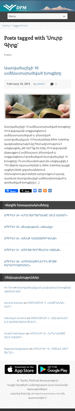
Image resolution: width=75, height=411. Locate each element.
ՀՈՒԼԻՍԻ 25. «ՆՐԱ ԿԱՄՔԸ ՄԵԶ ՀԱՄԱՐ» (35, 335)
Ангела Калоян (13, 303)
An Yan (8, 287)
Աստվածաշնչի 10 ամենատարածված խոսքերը (32, 70)
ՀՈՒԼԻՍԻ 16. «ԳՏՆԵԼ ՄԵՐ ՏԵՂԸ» (36, 350)
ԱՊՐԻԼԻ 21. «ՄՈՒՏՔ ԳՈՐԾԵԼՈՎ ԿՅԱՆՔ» (32, 250)
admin (41, 84)
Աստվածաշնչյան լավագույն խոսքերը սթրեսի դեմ (37, 289)
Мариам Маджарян (16, 349)
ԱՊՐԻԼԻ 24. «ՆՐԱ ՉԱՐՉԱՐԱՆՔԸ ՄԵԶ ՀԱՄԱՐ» (36, 215)
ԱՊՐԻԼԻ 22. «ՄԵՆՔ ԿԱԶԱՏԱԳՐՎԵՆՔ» (30, 238)
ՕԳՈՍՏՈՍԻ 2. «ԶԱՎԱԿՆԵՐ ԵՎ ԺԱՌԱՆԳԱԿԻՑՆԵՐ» (36, 320)
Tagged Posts (20, 25)
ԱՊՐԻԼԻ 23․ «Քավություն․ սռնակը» (28, 227)
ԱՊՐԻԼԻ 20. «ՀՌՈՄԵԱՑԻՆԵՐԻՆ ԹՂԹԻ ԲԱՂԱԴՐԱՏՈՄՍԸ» (30, 263)
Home (6, 25)
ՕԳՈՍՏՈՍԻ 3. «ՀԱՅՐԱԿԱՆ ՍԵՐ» (34, 304)
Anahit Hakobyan (14, 333)
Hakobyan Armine (15, 318)
